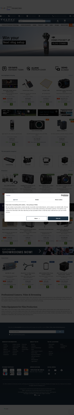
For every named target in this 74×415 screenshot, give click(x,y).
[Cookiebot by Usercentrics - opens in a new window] (62, 195)
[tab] (15, 200)
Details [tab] (37, 199)
